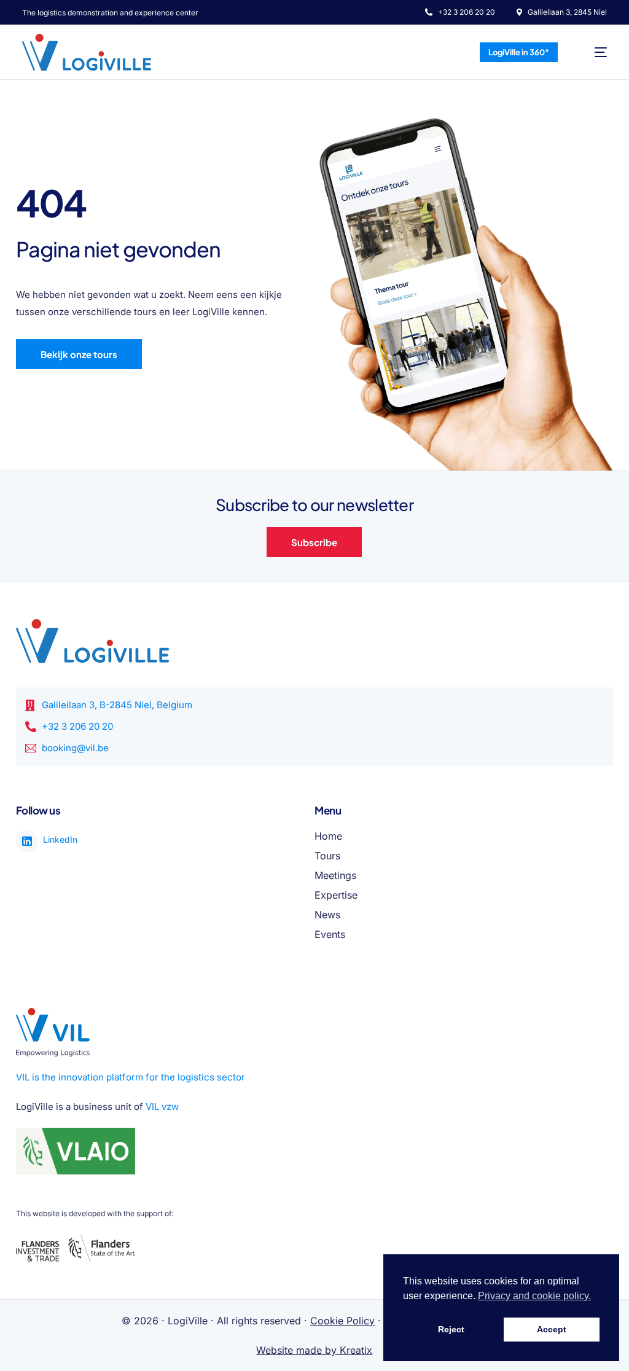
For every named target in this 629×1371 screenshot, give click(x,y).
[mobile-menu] (592, 52)
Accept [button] (551, 1329)
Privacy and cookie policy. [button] (534, 1296)
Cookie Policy (342, 1320)
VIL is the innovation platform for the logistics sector (130, 1077)
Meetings (335, 875)
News (327, 914)
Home (328, 836)
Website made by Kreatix (314, 1350)
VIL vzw (162, 1106)
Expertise (335, 895)
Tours (327, 856)
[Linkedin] (27, 841)
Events (329, 934)
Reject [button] (451, 1329)
